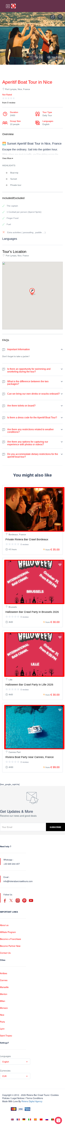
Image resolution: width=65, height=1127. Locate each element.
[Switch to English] (12, 1119)
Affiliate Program (8, 932)
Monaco (4, 1007)
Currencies (5, 1070)
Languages (5, 1056)
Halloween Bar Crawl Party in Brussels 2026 (32, 611)
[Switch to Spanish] (35, 1119)
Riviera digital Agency (31, 1101)
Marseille (4, 987)
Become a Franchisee (10, 938)
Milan (2, 1000)
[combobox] (15, 1062)
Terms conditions (34, 1098)
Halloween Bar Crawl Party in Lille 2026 (29, 684)
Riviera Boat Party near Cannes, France (29, 757)
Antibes (3, 973)
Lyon (2, 1028)
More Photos (56, 57)
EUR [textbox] (4, 1076)
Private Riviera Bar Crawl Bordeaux (26, 539)
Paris (2, 1021)
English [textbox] (5, 1061)
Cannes (3, 980)
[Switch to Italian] (29, 1119)
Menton (3, 994)
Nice (2, 1014)
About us (4, 925)
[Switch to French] (18, 1119)
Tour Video (39, 57)
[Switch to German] (24, 1119)
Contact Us (5, 952)
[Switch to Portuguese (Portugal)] (52, 1119)
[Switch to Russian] (47, 1119)
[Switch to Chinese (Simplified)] (41, 1119)
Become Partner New (10, 945)
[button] (32, 292)
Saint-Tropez (6, 1035)
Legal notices (17, 1098)
